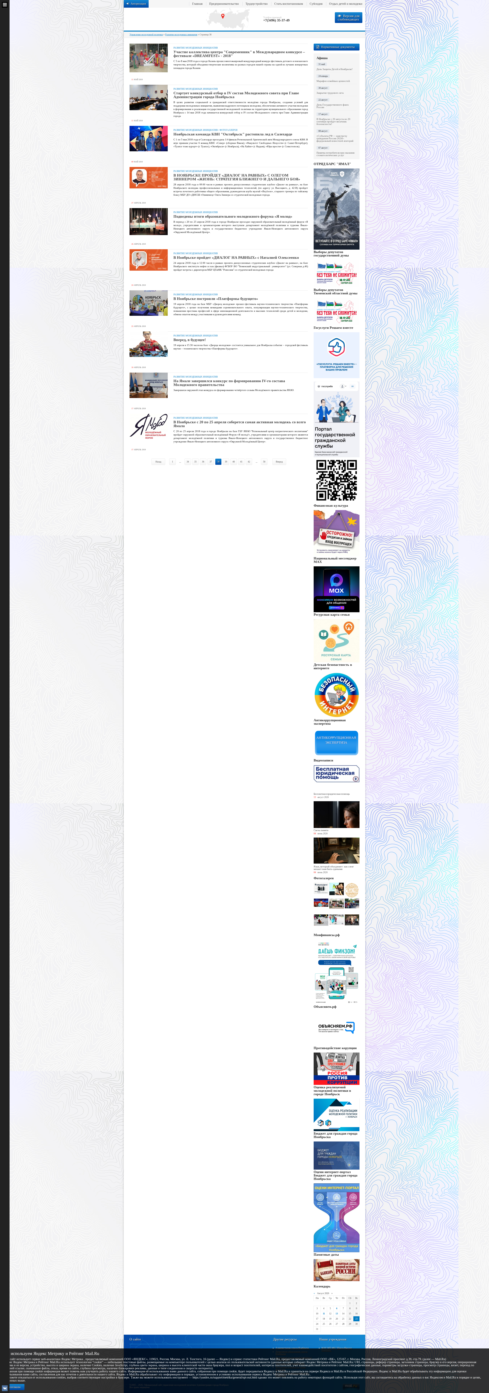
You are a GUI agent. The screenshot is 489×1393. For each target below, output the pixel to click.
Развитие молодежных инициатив (195, 47)
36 (203, 461)
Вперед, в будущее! (189, 340)
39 (226, 461)
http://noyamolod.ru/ (162, 19)
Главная (197, 3)
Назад (158, 461)
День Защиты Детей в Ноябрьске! (335, 69)
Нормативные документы (338, 47)
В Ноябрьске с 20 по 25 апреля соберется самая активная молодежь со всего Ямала (239, 424)
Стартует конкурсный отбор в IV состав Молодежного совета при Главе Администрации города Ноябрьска (236, 95)
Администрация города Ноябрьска (292, 1348)
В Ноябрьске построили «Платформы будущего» (215, 298)
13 (337, 1313)
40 (233, 461)
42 (249, 461)
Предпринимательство (224, 3)
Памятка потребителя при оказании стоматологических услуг (336, 153)
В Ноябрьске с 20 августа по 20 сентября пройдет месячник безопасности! (333, 121)
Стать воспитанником (288, 3)
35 (195, 461)
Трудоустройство (256, 3)
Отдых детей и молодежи (345, 3)
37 (211, 461)
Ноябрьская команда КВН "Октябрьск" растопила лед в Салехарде (232, 134)
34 (188, 461)
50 (264, 461)
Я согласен (14, 1387)
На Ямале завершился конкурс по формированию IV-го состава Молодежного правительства (229, 383)
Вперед (279, 461)
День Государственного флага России (333, 105)
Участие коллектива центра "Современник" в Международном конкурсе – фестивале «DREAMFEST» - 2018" (239, 54)
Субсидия (316, 3)
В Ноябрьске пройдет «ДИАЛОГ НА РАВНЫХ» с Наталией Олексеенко (236, 257)
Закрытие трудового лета (330, 93)
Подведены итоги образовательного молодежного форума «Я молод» (232, 216)
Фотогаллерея (228, 130)
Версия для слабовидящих (348, 17)
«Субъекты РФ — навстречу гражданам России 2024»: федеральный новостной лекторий (335, 138)
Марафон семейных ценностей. (333, 81)
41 (241, 461)
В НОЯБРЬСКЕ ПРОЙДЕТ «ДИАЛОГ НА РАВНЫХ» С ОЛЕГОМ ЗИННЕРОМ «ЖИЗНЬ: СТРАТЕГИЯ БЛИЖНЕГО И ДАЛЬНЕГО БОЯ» (236, 177)
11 (324, 1313)
